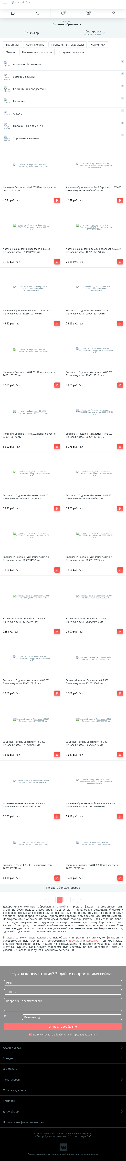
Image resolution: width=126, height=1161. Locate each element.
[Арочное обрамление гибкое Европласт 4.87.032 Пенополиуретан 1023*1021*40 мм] (94, 227)
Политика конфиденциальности (23, 1122)
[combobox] (10, 992)
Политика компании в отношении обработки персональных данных (63, 1154)
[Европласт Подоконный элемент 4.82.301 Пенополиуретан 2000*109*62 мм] (94, 535)
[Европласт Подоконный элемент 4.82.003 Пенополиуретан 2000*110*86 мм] (94, 412)
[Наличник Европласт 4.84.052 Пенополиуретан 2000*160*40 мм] (94, 843)
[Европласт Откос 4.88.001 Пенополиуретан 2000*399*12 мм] (31, 843)
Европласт (12, 44)
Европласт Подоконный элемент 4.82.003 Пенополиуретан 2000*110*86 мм (89, 435)
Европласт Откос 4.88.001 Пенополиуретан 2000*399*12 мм (27, 866)
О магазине (10, 1069)
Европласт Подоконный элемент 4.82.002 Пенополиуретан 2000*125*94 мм (89, 374)
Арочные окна (35, 44)
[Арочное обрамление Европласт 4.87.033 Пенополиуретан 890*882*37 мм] (31, 227)
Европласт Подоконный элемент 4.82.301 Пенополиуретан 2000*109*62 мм (89, 558)
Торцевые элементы (71, 52)
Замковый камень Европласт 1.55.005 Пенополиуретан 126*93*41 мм (24, 620)
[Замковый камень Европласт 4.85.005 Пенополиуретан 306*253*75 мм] (31, 781)
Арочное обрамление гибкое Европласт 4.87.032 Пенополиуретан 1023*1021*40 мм (93, 250)
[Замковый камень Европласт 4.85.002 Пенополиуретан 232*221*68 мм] (94, 658)
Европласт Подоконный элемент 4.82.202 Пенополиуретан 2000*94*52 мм (26, 558)
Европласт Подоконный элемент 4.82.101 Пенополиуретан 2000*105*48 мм (26, 497)
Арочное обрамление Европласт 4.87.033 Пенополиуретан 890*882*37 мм (26, 250)
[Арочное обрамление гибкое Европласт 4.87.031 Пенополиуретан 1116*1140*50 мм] (94, 781)
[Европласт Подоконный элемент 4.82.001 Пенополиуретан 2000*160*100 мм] (94, 289)
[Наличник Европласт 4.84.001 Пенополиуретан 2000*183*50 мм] (31, 350)
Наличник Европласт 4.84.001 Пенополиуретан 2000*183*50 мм (29, 374)
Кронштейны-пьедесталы (67, 44)
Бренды (8, 1058)
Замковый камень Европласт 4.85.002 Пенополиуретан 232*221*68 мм (87, 682)
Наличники (98, 44)
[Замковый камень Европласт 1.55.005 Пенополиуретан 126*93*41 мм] (31, 597)
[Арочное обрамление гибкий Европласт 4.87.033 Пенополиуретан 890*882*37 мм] (94, 165)
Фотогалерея (11, 1079)
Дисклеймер (11, 1111)
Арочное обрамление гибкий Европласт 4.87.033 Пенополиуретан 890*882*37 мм (93, 189)
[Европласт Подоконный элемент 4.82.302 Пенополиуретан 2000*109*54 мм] (31, 658)
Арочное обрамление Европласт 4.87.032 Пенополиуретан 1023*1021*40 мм (26, 312)
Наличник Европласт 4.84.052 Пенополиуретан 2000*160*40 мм (92, 866)
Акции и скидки (12, 1047)
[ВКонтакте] (63, 1147)
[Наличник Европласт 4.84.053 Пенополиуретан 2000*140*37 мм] (31, 165)
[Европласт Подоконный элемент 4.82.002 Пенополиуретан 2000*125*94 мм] (94, 350)
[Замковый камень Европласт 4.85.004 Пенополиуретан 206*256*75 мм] (94, 720)
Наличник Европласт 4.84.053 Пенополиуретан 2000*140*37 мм (29, 189)
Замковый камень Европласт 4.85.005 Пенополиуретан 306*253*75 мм (24, 805)
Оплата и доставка (14, 1090)
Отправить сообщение (63, 1026)
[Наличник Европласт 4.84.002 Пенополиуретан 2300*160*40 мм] (31, 412)
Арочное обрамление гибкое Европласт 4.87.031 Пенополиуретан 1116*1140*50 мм (93, 805)
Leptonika (92, 940)
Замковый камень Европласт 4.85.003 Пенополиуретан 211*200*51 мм (24, 743)
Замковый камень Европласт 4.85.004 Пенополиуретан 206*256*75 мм (87, 743)
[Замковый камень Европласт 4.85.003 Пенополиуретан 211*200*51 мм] (31, 720)
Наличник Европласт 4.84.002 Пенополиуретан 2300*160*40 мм (29, 435)
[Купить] (57, 200)
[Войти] (113, 13)
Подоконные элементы (37, 52)
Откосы (10, 52)
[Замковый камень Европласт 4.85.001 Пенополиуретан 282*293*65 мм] (94, 597)
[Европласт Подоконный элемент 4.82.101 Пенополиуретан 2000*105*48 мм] (31, 473)
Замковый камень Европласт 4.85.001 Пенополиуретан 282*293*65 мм (87, 620)
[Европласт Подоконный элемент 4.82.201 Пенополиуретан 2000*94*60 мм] (94, 473)
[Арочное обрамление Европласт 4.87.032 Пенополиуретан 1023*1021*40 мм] (31, 289)
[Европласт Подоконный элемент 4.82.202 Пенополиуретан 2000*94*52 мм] (31, 535)
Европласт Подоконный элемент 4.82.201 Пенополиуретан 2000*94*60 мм (89, 497)
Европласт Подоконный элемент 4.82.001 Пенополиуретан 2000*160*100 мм (89, 312)
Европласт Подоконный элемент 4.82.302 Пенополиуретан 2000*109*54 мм (26, 682)
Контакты (9, 1101)
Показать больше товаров (63, 887)
